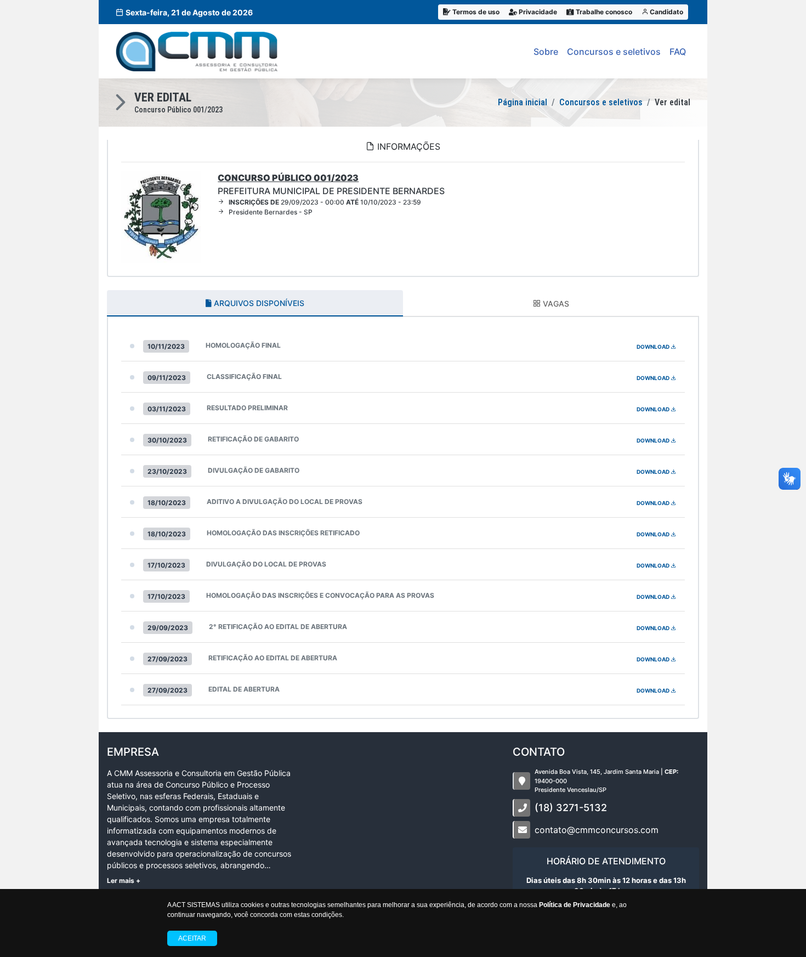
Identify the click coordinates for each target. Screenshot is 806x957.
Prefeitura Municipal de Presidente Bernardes (331, 184)
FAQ (677, 51)
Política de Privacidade (574, 905)
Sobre (545, 51)
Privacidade (537, 12)
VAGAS (555, 303)
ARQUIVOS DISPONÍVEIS (258, 303)
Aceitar (192, 938)
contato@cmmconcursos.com (597, 829)
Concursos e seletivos (614, 51)
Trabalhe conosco (603, 12)
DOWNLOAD (654, 346)
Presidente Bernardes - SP (271, 212)
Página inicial (522, 102)
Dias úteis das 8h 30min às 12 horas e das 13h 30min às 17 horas (606, 886)
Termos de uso (475, 12)
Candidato (665, 12)
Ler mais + (123, 880)
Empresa (133, 751)
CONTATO (539, 751)
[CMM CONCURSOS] (196, 51)
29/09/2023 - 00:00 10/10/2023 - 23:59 (325, 202)
